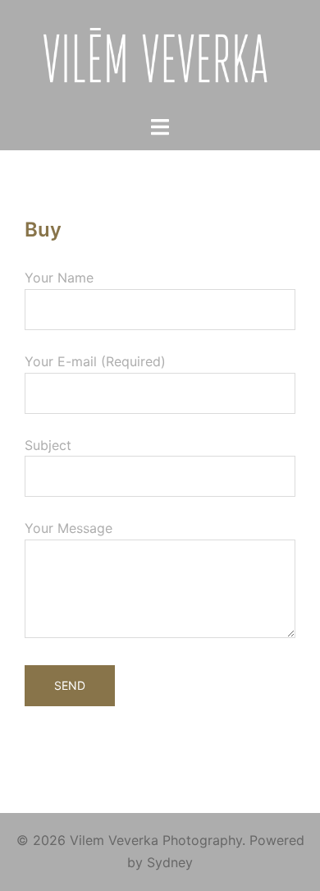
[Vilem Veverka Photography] (160, 56)
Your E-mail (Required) (95, 361)
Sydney (170, 862)
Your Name (59, 277)
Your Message (68, 528)
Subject (48, 445)
